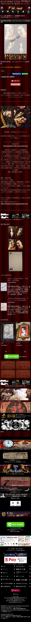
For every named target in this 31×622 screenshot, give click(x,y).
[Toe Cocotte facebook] (18, 503)
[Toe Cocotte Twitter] (12, 503)
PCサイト (16, 590)
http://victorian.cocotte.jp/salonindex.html (14, 204)
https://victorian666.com (19, 608)
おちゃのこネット (13, 620)
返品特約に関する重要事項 (8, 76)
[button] (1, 8)
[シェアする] (3, 74)
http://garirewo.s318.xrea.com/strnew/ (15, 146)
